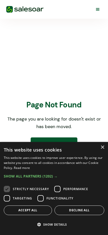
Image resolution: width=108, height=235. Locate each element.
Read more (22, 168)
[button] (97, 9)
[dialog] (54, 188)
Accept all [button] (27, 210)
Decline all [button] (79, 210)
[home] (25, 9)
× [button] (102, 147)
